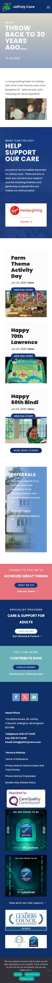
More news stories (26, 450)
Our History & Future (26, 636)
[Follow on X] (25, 697)
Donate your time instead (26, 674)
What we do (26, 585)
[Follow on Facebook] (16, 697)
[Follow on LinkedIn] (34, 697)
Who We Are (26, 631)
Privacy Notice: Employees (20, 776)
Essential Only (32, 974)
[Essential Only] (48, 970)
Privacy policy (26, 979)
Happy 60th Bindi (24, 399)
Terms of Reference (16, 759)
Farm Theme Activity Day (22, 267)
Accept (18, 974)
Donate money (26, 667)
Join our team (26, 591)
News (31, 282)
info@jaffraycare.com (27, 742)
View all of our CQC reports (26, 902)
